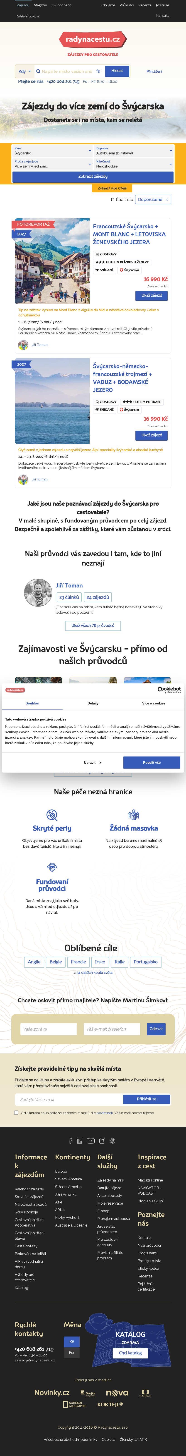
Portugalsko (146, 962)
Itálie (120, 962)
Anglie (34, 962)
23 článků (69, 597)
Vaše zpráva (33, 1024)
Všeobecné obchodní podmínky (70, 1439)
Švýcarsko (131, 270)
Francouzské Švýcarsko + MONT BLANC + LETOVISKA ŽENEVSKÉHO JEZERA (129, 235)
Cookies (108, 1439)
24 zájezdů (98, 597)
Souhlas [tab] (32, 703)
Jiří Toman (40, 345)
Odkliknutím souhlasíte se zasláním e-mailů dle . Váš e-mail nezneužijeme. (87, 1113)
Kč (71, 1342)
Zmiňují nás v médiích (93, 1380)
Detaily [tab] (93, 703)
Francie (78, 962)
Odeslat (156, 1029)
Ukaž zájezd (152, 296)
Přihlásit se (146, 1099)
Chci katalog (130, 1353)
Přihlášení (154, 71)
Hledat (117, 71)
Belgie (56, 962)
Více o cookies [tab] (153, 703)
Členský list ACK (133, 1439)
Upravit (89, 762)
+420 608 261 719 (63, 81)
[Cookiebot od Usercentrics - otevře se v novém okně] (161, 690)
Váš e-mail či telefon (102, 1024)
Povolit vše (152, 762)
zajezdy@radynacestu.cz (35, 1360)
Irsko (100, 962)
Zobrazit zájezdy (93, 177)
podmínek (105, 1113)
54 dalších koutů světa (94, 973)
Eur (71, 1353)
